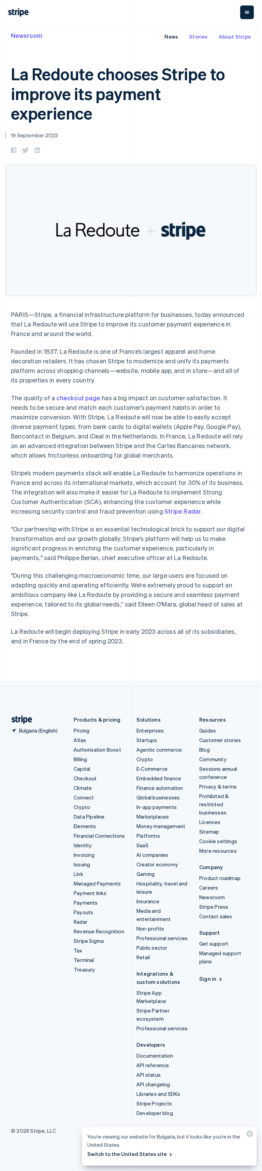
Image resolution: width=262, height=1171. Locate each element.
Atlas (80, 740)
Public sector (152, 947)
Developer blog (154, 1113)
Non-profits (150, 928)
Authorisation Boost (97, 749)
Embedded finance (158, 778)
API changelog (153, 1084)
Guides (207, 730)
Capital (82, 768)
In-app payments (156, 807)
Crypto (82, 807)
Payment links (90, 893)
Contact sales (215, 916)
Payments (86, 902)
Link (78, 873)
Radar (80, 921)
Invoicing (84, 854)
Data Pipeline (89, 816)
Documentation (154, 1055)
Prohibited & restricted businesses (214, 804)
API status (148, 1074)
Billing (80, 759)
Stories (198, 36)
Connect (84, 797)
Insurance (147, 901)
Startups (146, 740)
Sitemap (209, 831)
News (171, 36)
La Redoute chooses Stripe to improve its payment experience (118, 93)
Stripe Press (213, 906)
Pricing (81, 730)
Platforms (148, 835)
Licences (210, 822)
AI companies (152, 854)
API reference (152, 1065)
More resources (218, 850)
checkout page (78, 398)
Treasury (84, 969)
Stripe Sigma (89, 940)
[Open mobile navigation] (247, 12)
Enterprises (150, 730)
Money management (160, 826)
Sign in (207, 978)
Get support (213, 943)
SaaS (142, 845)
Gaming (145, 873)
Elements (85, 826)
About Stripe (235, 36)
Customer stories (220, 740)
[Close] (249, 1135)
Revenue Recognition (99, 931)
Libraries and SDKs (158, 1093)
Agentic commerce (159, 749)
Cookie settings (218, 841)
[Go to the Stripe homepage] (19, 719)
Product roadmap (220, 878)
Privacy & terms (218, 786)
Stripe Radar (182, 511)
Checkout (85, 778)
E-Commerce (152, 768)
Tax (78, 950)
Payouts (83, 912)
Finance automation (159, 787)
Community (213, 759)
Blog (204, 749)
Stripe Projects (154, 1103)
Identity (83, 845)
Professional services (162, 938)
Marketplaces (152, 816)
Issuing (82, 864)
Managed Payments (97, 883)
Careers (208, 887)
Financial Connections (99, 835)
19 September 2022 (34, 135)
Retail (143, 957)
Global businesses (158, 797)
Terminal (84, 960)
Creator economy (157, 864)
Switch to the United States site (127, 1154)
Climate (83, 787)
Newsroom (26, 35)
